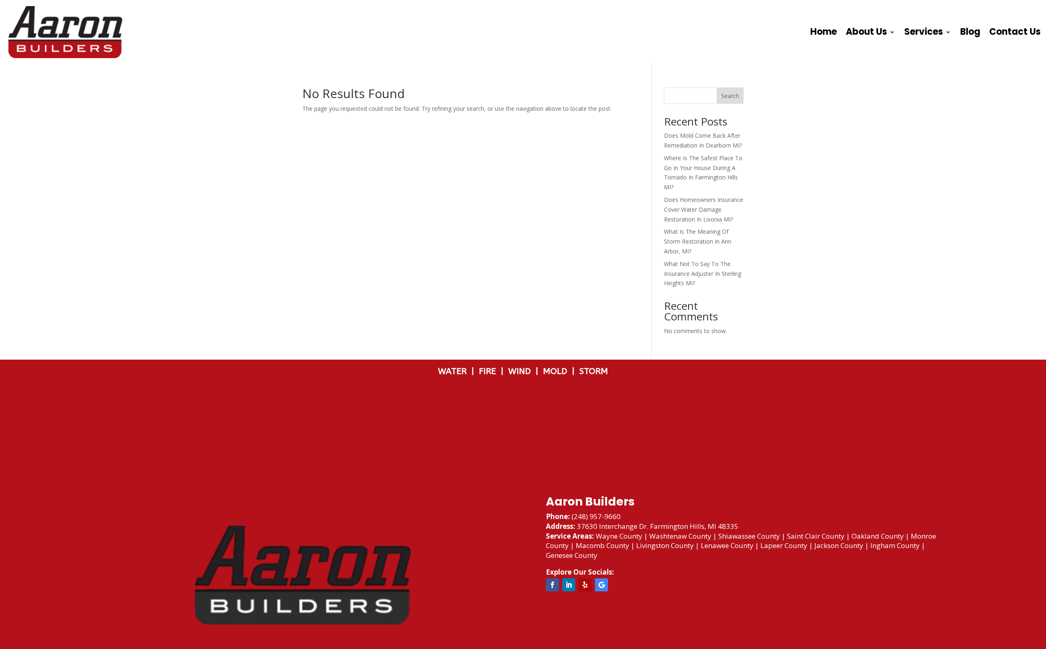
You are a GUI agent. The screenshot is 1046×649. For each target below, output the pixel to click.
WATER (455, 371)
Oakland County (878, 536)
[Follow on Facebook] (552, 584)
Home (823, 31)
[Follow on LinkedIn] (568, 584)
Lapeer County (783, 545)
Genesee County (571, 555)
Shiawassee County (749, 536)
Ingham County (895, 545)
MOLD (556, 371)
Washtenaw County (680, 536)
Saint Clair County (816, 536)
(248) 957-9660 (596, 516)
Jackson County (838, 545)
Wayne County (619, 536)
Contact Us (1015, 31)
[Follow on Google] (601, 584)
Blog (970, 31)
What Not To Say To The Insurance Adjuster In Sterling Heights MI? (702, 273)
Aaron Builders (590, 502)
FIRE (490, 371)
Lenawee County (727, 545)
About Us (866, 31)
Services (923, 31)
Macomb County (602, 545)
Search (730, 96)
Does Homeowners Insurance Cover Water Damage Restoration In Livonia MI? (703, 209)
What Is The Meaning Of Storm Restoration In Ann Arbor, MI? (697, 241)
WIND (522, 371)
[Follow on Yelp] (585, 584)
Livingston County (665, 545)
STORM (593, 371)
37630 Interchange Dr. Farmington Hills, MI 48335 (657, 526)
